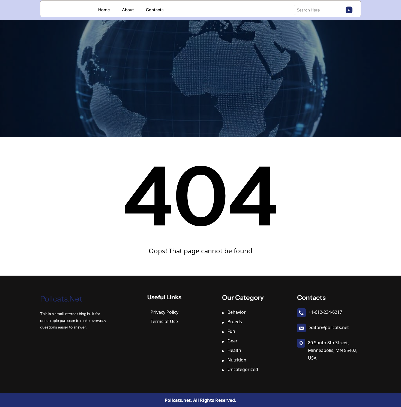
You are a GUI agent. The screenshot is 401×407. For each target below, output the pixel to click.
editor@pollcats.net (329, 327)
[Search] (349, 10)
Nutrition (237, 360)
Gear (233, 341)
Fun (231, 331)
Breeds (235, 322)
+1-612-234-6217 (325, 312)
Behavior (237, 312)
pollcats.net (61, 298)
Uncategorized (243, 369)
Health (234, 350)
